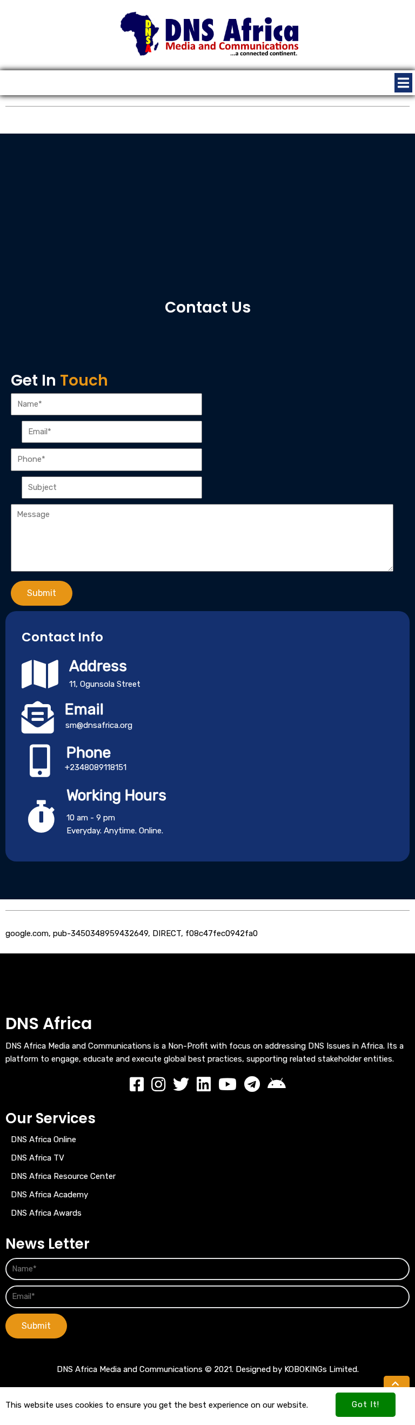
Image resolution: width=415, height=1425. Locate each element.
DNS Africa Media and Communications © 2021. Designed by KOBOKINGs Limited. (208, 1369)
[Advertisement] (207, 209)
